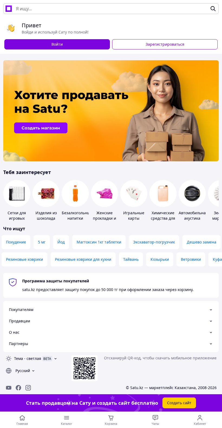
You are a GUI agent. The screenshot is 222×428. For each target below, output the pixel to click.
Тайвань (131, 259)
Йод (61, 242)
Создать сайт (179, 402)
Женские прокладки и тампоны (104, 218)
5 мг (41, 242)
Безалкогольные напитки (77, 215)
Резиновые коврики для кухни (83, 259)
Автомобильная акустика (193, 215)
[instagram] (28, 387)
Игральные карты (133, 215)
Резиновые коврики (24, 259)
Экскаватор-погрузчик (154, 242)
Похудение (16, 242)
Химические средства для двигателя (163, 218)
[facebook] (18, 387)
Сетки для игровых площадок (17, 218)
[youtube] (8, 387)
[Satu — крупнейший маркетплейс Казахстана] (9, 9)
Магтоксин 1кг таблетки (99, 242)
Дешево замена (201, 242)
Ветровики (191, 259)
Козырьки (160, 259)
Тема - (27, 358)
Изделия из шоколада (46, 215)
